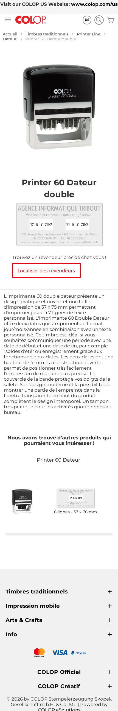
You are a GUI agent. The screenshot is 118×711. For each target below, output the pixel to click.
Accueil (10, 34)
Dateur (10, 39)
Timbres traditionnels (47, 34)
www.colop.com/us (94, 4)
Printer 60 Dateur (58, 460)
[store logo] (30, 19)
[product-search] (99, 20)
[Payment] (59, 653)
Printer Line (88, 34)
